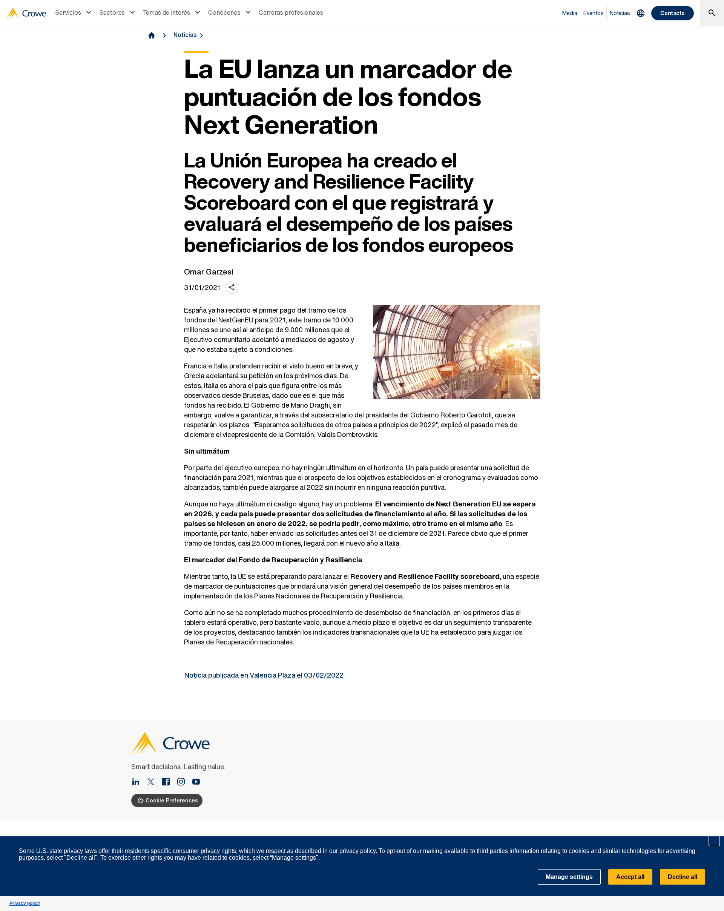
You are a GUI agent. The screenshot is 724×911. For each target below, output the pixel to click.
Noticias (185, 34)
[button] (714, 840)
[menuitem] (74, 13)
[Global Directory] (640, 13)
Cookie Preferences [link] (172, 800)
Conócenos (224, 12)
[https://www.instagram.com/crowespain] (184, 782)
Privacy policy (24, 903)
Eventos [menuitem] (593, 13)
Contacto (672, 13)
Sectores (112, 12)
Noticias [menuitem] (620, 13)
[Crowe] (26, 13)
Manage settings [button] (569, 877)
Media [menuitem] (569, 13)
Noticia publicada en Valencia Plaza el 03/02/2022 (264, 675)
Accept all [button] (630, 877)
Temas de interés (166, 12)
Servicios (68, 12)
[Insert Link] (138, 782)
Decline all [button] (682, 877)
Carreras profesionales (291, 12)
